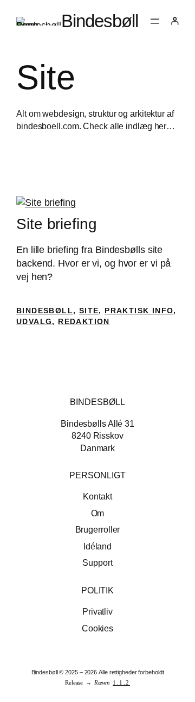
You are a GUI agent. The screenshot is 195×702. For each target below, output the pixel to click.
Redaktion (84, 321)
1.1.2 (121, 682)
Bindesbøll (99, 21)
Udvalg (34, 321)
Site (89, 310)
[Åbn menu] (154, 21)
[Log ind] (174, 20)
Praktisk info (139, 310)
